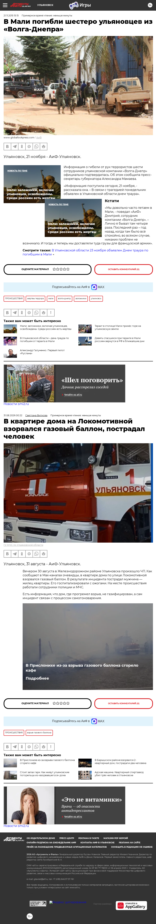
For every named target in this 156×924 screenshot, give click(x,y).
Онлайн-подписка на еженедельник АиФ (51, 842)
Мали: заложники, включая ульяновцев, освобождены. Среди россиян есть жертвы (45, 327)
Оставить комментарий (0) (123, 269)
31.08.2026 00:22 (13, 415)
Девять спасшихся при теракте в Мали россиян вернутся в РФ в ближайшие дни (119, 340)
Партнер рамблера (102, 904)
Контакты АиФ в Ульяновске (97, 842)
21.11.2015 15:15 (11, 15)
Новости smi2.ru (16, 404)
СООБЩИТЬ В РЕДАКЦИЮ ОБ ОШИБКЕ (132, 847)
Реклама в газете (88, 838)
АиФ (39, 137)
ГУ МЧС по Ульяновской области (23, 545)
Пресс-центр (66, 838)
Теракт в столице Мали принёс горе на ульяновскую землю (118, 327)
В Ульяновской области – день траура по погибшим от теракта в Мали (44, 340)
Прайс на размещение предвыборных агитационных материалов (67, 847)
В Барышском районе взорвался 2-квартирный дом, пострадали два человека (120, 762)
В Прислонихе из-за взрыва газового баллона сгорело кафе (82, 668)
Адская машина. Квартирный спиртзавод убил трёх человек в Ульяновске (119, 774)
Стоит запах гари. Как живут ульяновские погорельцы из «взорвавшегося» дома (44, 774)
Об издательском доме (41, 838)
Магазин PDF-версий (115, 838)
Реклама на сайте (129, 842)
